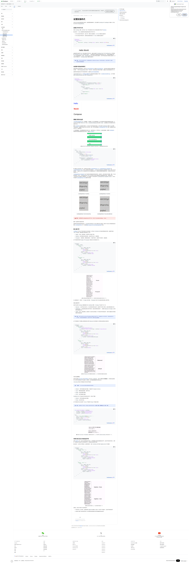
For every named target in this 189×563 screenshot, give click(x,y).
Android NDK (133, 549)
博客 (39, 1)
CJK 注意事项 (97, 317)
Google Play (32, 1)
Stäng (179, 14)
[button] (6, 13)
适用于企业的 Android (17, 544)
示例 (10, 6)
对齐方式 (104, 29)
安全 (15, 546)
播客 (15, 552)
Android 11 (103, 552)
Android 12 (103, 550)
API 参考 (132, 546)
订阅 (178, 560)
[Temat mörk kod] (113, 38)
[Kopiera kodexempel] (114, 38)
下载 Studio (132, 547)
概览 (2, 6)
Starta (184, 14)
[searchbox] (6, 9)
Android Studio (180, 1)
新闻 (15, 549)
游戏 (44, 542)
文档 (14, 6)
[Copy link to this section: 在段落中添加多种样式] (86, 66)
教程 (6, 6)
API (95, 168)
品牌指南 (22, 560)
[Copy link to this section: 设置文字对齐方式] (84, 27)
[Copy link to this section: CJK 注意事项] (81, 376)
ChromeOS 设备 (75, 546)
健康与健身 (45, 546)
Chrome (31, 556)
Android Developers (76, 15)
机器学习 (45, 544)
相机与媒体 (45, 547)
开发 (25, 1)
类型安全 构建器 (86, 73)
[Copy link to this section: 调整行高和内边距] (84, 119)
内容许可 (81, 525)
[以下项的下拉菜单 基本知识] (14, 1)
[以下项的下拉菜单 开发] (27, 1)
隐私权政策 (45, 549)
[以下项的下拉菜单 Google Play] (35, 1)
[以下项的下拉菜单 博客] (41, 1)
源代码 (15, 547)
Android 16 (103, 544)
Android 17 (103, 542)
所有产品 (49, 556)
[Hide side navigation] (12, 561)
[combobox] (161, 1)
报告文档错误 (162, 544)
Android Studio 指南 (134, 542)
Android (15, 542)
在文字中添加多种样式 (95, 71)
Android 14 (103, 547)
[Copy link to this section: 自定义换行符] (80, 303)
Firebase (36, 556)
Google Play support (163, 546)
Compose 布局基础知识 (80, 61)
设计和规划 (18, 1)
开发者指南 (132, 544)
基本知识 (11, 1)
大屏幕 (74, 542)
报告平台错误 (162, 542)
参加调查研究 (162, 547)
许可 (19, 560)
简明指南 (19, 6)
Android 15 (103, 546)
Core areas (85, 15)
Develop (81, 15)
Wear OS (74, 544)
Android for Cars (75, 547)
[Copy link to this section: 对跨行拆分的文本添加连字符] (90, 438)
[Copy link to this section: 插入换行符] (80, 229)
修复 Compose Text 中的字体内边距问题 (94, 224)
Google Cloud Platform (43, 556)
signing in (77, 520)
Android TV (74, 549)
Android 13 (103, 549)
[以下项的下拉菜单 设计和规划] (21, 1)
